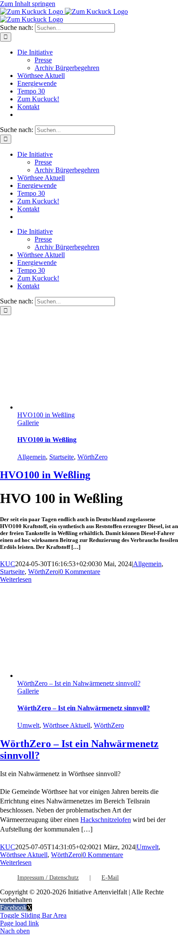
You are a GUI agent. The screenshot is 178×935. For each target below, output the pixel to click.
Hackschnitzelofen (105, 819)
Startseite (61, 457)
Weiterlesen (16, 579)
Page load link (19, 923)
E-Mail (110, 877)
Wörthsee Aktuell (66, 725)
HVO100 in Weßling (46, 415)
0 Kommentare (80, 571)
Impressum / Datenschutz (48, 877)
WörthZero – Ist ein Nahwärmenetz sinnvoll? (78, 683)
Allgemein (31, 457)
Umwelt (28, 725)
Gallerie (28, 422)
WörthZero (92, 457)
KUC (7, 563)
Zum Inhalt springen (27, 3)
